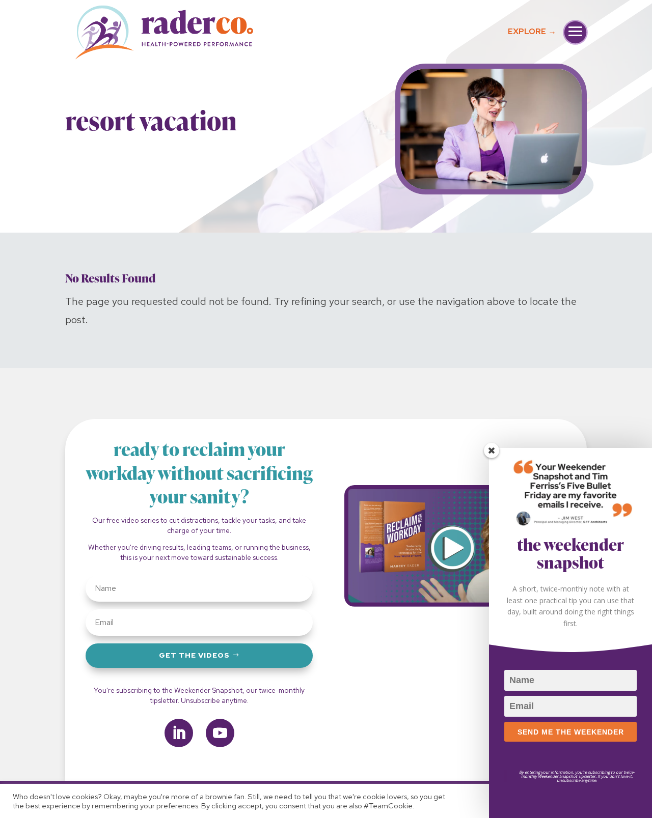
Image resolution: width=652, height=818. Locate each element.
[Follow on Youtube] (220, 733)
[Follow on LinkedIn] (179, 733)
